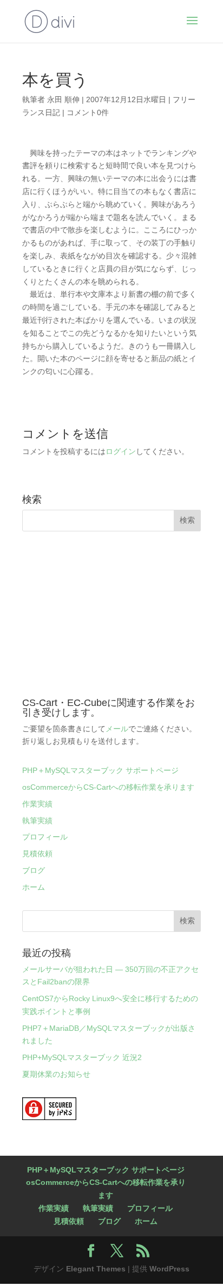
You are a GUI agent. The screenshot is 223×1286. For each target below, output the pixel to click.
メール (117, 728)
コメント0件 (88, 112)
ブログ (33, 870)
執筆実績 (37, 820)
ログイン (121, 451)
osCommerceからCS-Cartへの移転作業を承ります (108, 787)
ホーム (33, 887)
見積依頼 (37, 853)
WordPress (169, 1268)
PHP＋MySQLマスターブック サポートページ (100, 770)
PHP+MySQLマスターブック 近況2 (82, 1057)
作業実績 (37, 803)
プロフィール (45, 836)
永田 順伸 (63, 99)
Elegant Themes (96, 1268)
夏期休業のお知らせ (56, 1074)
